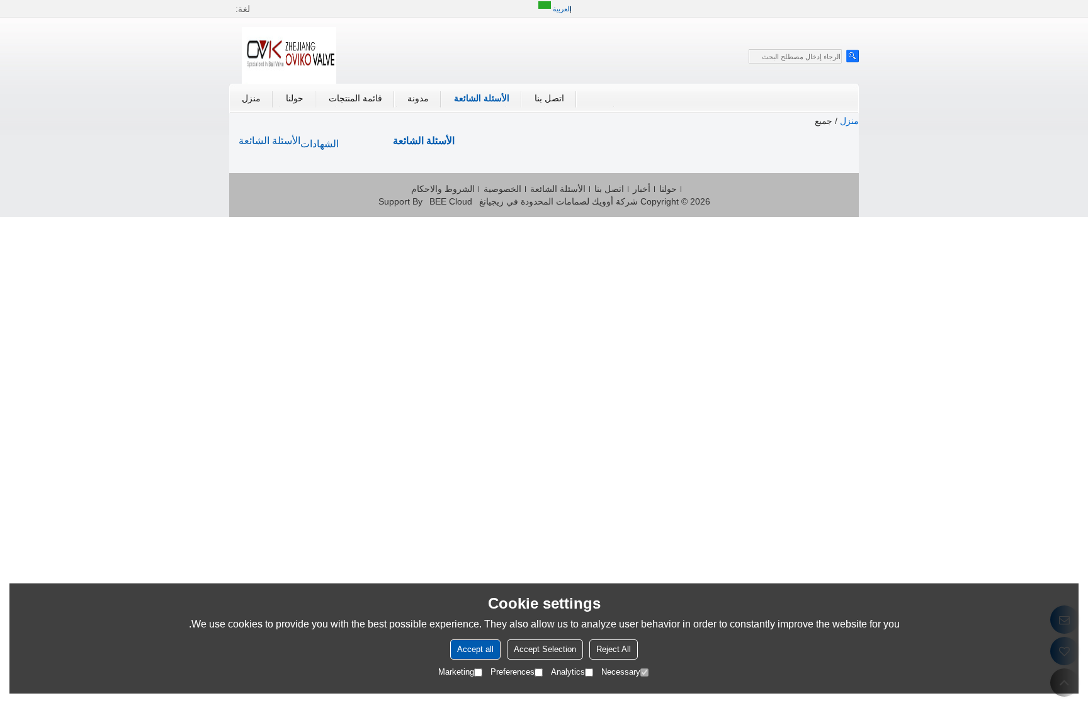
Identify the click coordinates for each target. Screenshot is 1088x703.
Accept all (475, 649)
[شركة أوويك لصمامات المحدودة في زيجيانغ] (289, 55)
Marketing (456, 672)
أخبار (641, 189)
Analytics (568, 672)
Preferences (512, 672)
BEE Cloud (450, 201)
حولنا (294, 98)
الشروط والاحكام (443, 189)
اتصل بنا (549, 98)
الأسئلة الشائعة (481, 98)
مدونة (418, 98)
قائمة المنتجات (355, 98)
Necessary (620, 672)
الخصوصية (502, 189)
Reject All (613, 649)
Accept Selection (545, 649)
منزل (251, 98)
